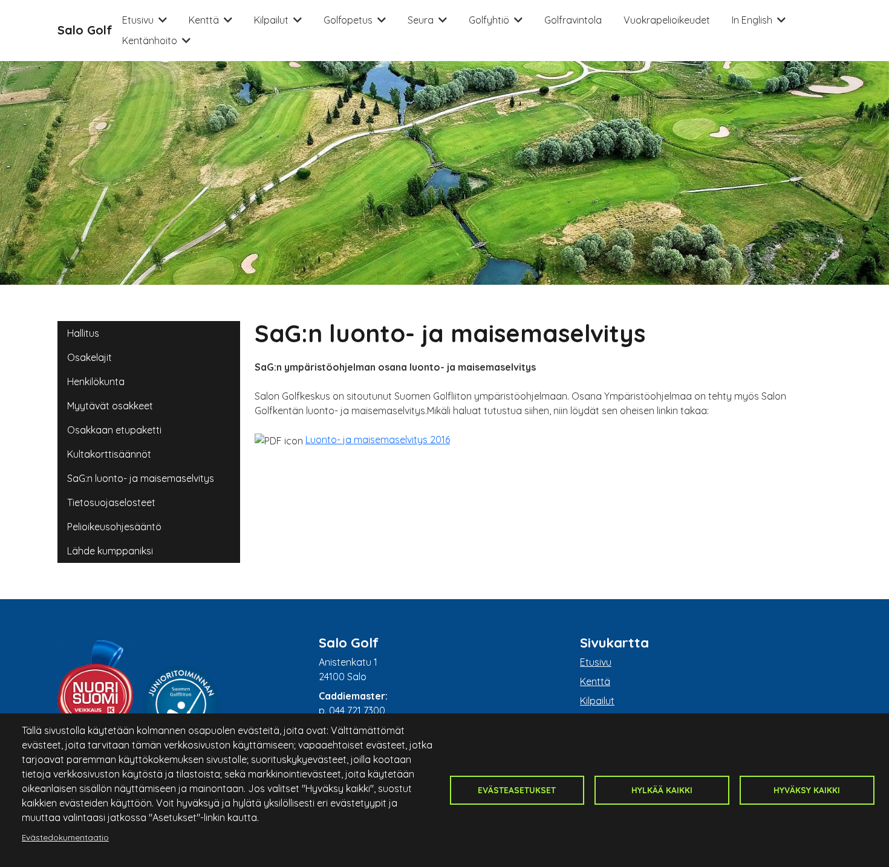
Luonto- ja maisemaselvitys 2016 (377, 440)
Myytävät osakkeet (110, 406)
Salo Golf (84, 29)
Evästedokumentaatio (65, 837)
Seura (421, 20)
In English (752, 20)
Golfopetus (348, 20)
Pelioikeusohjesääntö (114, 527)
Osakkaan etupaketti (114, 430)
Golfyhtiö (489, 20)
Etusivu (138, 20)
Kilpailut (271, 20)
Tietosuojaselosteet (111, 502)
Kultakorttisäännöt (109, 454)
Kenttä (204, 20)
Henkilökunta (96, 381)
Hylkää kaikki (661, 790)
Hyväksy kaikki (806, 790)
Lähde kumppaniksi (110, 551)
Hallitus (83, 333)
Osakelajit (89, 357)
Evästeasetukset (517, 790)
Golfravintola (573, 20)
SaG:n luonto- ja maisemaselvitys (140, 478)
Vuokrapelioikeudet (667, 20)
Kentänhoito (149, 40)
